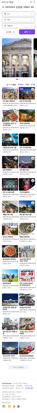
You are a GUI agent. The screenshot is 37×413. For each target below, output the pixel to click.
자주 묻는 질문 (29, 388)
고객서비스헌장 (28, 386)
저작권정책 (19, 386)
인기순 (33, 84)
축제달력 (26, 7)
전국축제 (19, 7)
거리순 (27, 84)
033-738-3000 (10, 394)
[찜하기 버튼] (31, 2)
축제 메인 (3, 7)
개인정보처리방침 (6, 383)
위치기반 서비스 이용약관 (20, 383)
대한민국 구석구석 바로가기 (7, 2)
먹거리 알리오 (11, 85)
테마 (32, 7)
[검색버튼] (34, 2)
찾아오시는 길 (19, 388)
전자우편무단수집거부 (8, 388)
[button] (17, 79)
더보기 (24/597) (18, 367)
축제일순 (21, 84)
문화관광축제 (10, 7)
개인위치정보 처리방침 (8, 386)
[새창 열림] (4, 406)
